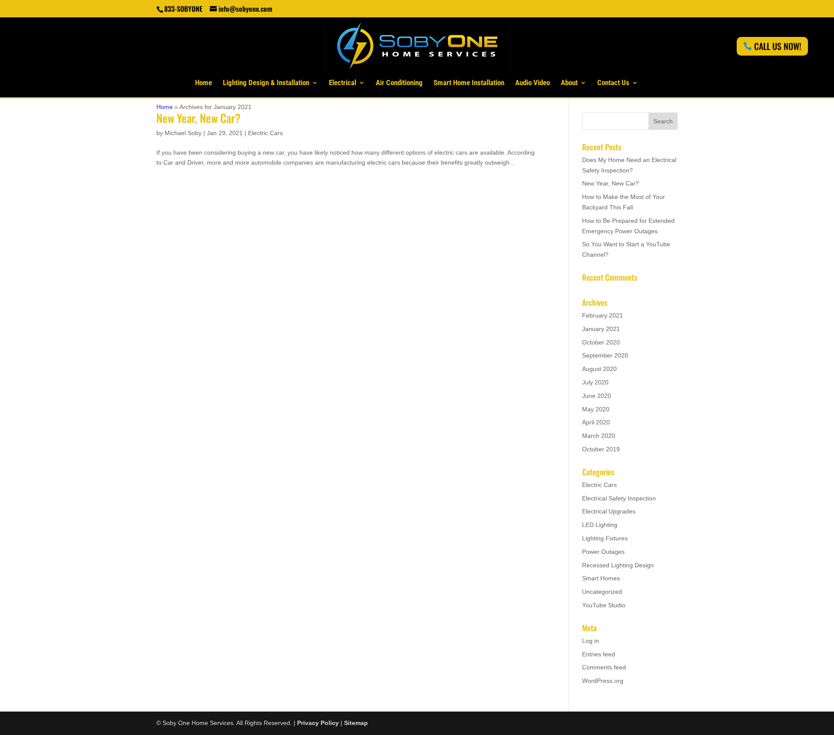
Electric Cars (265, 132)
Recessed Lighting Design (618, 565)
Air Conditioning (399, 83)
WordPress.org (602, 680)
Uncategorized (602, 591)
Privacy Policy (318, 722)
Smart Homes (601, 578)
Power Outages (603, 551)
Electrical (342, 83)
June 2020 (596, 395)
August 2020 (599, 368)
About (569, 83)
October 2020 (601, 342)
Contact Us (613, 83)
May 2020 (595, 409)
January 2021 (601, 328)
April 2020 (596, 422)
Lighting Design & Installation (266, 83)
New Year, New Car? (198, 117)
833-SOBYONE (183, 8)
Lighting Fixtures (605, 538)
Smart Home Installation (469, 83)
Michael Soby (183, 132)
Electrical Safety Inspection (619, 498)
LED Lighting (599, 524)
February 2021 (602, 315)
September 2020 (605, 355)
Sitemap (356, 722)
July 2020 (595, 382)
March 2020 (598, 435)
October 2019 (601, 449)
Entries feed (598, 654)
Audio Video (532, 83)
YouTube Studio (604, 605)
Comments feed (604, 667)
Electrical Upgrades (608, 511)
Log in (590, 640)
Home (203, 83)
